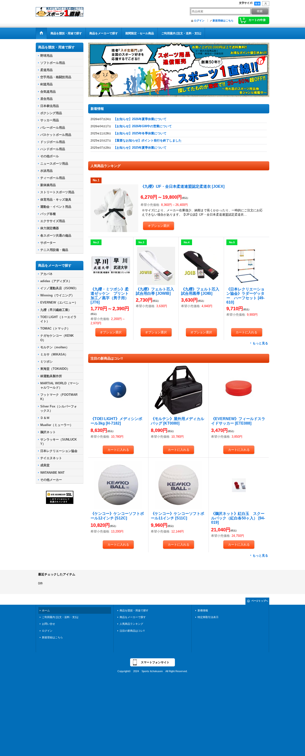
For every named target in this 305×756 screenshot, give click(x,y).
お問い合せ (48, 624)
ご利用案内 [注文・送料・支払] (60, 617)
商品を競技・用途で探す (134, 610)
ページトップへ (259, 601)
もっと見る (260, 343)
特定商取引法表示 (208, 617)
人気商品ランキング (131, 624)
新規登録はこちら (223, 20)
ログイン (199, 20)
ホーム (46, 610)
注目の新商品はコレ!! (132, 630)
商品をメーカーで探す (133, 617)
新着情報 (203, 610)
